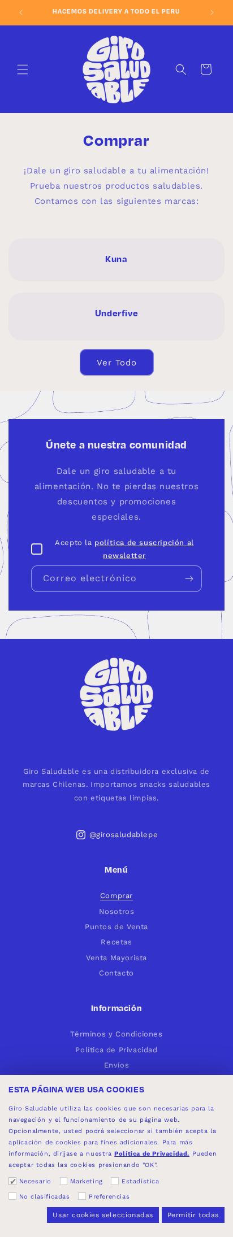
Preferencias (109, 1196)
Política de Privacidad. (151, 1153)
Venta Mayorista (116, 957)
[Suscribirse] (188, 578)
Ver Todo (117, 363)
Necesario (35, 1181)
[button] (22, 69)
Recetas (116, 942)
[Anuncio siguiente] (212, 12)
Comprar (116, 895)
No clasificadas (44, 1196)
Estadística (140, 1181)
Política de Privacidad (116, 1050)
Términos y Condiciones (116, 1034)
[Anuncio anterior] (20, 12)
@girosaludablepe (123, 834)
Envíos (117, 1065)
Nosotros (117, 911)
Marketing (86, 1181)
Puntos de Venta (116, 926)
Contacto (116, 973)
